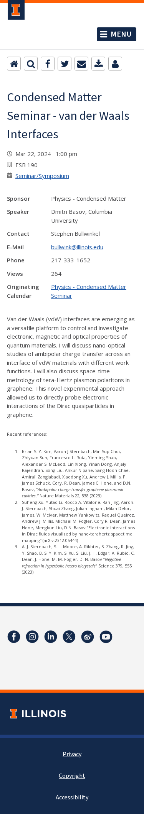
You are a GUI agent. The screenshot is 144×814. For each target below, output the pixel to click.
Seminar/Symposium (42, 176)
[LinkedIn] (50, 636)
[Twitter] (64, 63)
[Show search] (31, 63)
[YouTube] (106, 636)
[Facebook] (48, 63)
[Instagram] (32, 636)
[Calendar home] (14, 63)
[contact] (115, 63)
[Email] (81, 63)
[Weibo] (87, 636)
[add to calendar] (98, 63)
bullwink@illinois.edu (77, 247)
